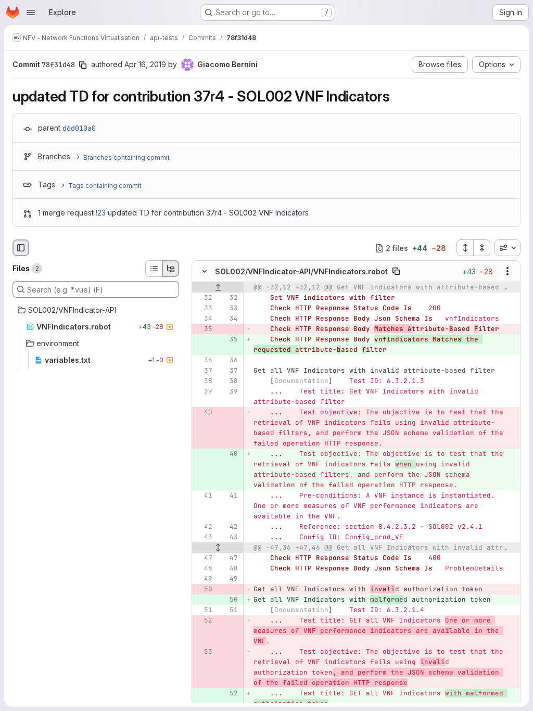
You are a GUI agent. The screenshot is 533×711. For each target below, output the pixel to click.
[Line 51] (203, 610)
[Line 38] (203, 381)
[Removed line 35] (203, 329)
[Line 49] (203, 579)
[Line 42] (203, 527)
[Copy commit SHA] (83, 65)
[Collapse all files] (482, 247)
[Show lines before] (218, 288)
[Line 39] (203, 392)
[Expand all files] (464, 247)
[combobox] (507, 247)
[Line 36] (203, 360)
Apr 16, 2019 (145, 64)
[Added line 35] (229, 340)
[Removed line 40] (203, 413)
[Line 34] (203, 319)
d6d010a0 (79, 128)
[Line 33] (203, 308)
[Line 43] (203, 537)
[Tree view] (170, 268)
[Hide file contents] (204, 271)
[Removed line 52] (203, 621)
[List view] (153, 268)
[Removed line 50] (203, 590)
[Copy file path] (396, 271)
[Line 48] (203, 569)
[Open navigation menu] (30, 12)
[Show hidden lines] (218, 548)
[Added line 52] (229, 694)
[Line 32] (203, 298)
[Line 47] (203, 558)
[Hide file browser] (20, 247)
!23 (101, 212)
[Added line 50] (229, 600)
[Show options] (507, 271)
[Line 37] (203, 371)
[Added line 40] (229, 454)
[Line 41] (203, 496)
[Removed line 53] (203, 652)
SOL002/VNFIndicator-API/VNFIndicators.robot (301, 271)
